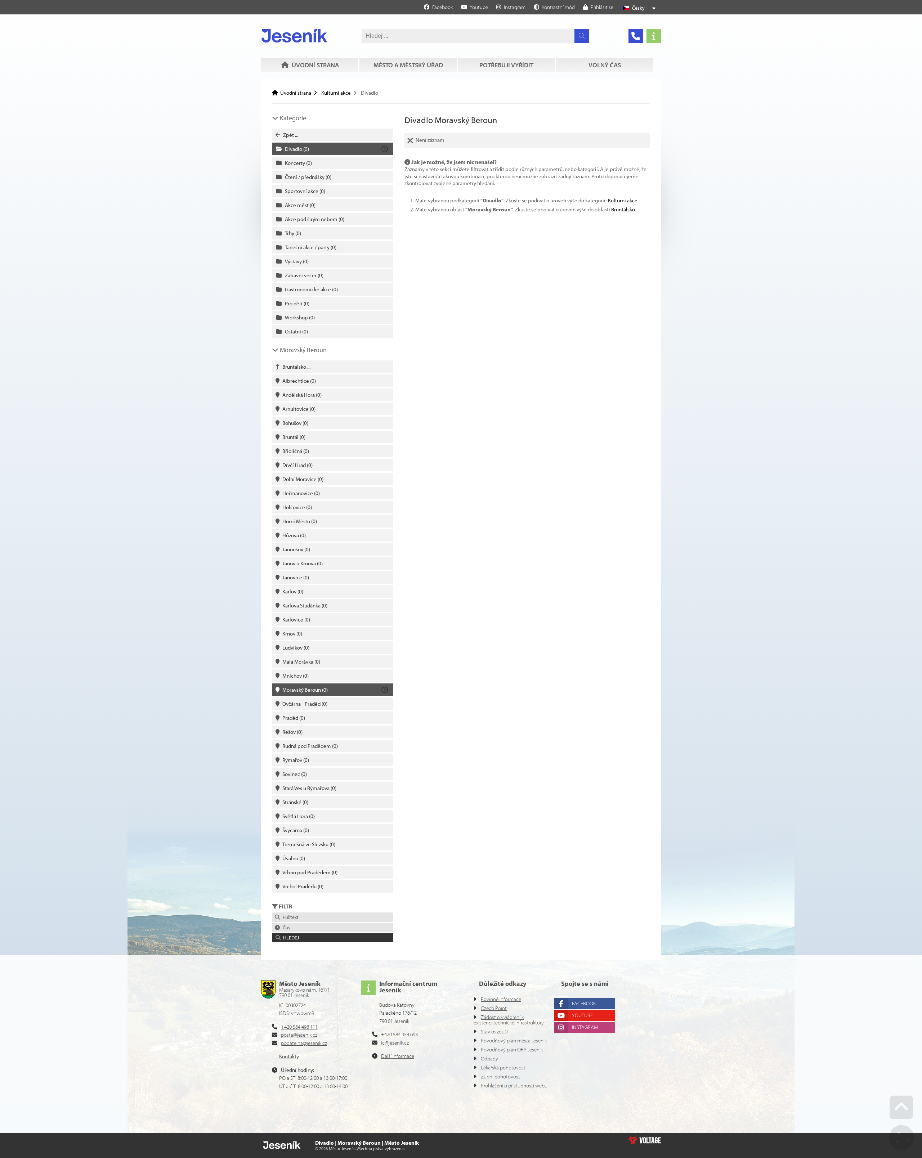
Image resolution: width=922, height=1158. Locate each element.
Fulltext (290, 917)
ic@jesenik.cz (395, 1042)
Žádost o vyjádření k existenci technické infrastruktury (509, 1020)
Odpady (489, 1058)
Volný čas (604, 65)
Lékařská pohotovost (503, 1067)
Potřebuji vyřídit (506, 65)
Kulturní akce (336, 92)
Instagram (585, 1027)
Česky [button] (638, 8)
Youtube (582, 1015)
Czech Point (494, 1008)
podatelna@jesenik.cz (304, 1043)
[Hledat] (581, 36)
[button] (554, 7)
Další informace (397, 1055)
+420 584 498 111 (299, 1026)
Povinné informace (501, 999)
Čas (285, 927)
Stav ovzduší (494, 1031)
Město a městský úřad (408, 65)
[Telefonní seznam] (635, 36)
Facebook (584, 1003)
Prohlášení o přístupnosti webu (514, 1085)
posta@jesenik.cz (299, 1034)
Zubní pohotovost (500, 1076)
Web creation (644, 1140)
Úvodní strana (294, 35)
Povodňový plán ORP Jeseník (512, 1049)
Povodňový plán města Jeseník (514, 1040)
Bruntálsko (623, 209)
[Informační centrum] (653, 36)
